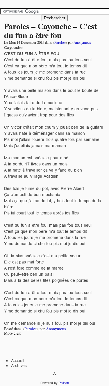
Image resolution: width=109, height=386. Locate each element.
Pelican (64, 382)
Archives (19, 365)
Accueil (17, 360)
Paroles (59, 42)
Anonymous (82, 42)
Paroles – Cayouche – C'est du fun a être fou (50, 30)
